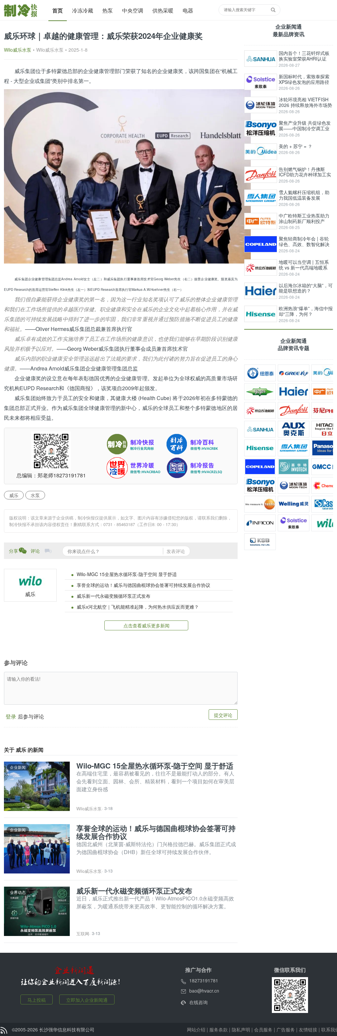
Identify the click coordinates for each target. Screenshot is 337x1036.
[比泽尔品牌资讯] (260, 391)
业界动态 (18, 892)
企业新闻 (18, 767)
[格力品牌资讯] (293, 373)
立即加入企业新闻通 (87, 1000)
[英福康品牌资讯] (260, 523)
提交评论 (223, 715)
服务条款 (218, 1029)
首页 (57, 10)
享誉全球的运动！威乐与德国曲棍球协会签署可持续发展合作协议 (143, 585)
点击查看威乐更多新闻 (146, 625)
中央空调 (132, 10)
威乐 (13, 495)
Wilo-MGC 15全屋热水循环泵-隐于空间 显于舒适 (127, 574)
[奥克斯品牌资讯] (293, 429)
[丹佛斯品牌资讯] (293, 410)
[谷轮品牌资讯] (260, 466)
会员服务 (263, 1029)
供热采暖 (162, 10)
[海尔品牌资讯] (293, 391)
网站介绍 (196, 1029)
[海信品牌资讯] (260, 448)
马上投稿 (36, 1000)
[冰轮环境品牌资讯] (293, 485)
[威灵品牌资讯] (293, 504)
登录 (11, 716)
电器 (188, 10)
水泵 (35, 495)
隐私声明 (241, 1029)
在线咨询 (198, 1002)
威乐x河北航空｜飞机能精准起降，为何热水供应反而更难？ (138, 606)
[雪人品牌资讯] (293, 448)
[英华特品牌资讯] (293, 466)
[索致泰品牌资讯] (293, 523)
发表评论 (176, 551)
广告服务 (285, 1029)
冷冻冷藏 (82, 10)
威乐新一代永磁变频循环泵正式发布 (113, 596)
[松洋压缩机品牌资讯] (260, 485)
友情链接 (308, 1029)
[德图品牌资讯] (260, 504)
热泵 (107, 10)
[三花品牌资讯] (260, 429)
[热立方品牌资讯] (260, 410)
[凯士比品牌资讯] (260, 541)
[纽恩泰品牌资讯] (260, 373)
